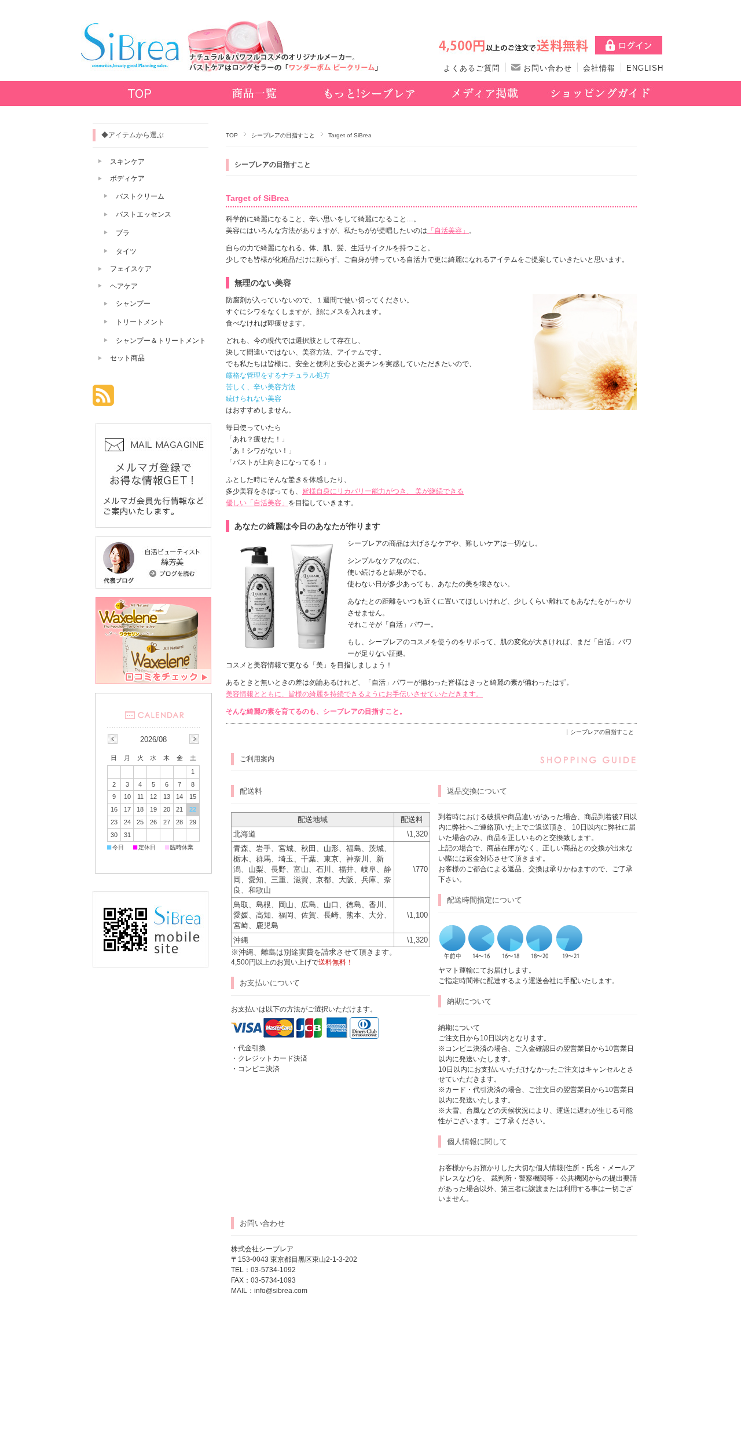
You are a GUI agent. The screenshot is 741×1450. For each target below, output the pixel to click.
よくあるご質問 (471, 68)
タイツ (126, 251)
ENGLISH (644, 68)
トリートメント (140, 322)
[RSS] (103, 400)
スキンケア (127, 162)
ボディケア (127, 178)
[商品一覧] (254, 95)
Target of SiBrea (257, 198)
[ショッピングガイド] (600, 95)
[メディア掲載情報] (484, 95)
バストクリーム (140, 196)
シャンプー (133, 304)
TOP (232, 135)
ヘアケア (124, 286)
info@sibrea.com (280, 1291)
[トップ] (139, 95)
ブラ (123, 233)
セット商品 (127, 358)
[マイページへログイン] (628, 48)
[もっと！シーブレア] (369, 95)
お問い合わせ (546, 68)
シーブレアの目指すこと (283, 135)
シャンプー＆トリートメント (161, 341)
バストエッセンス (143, 214)
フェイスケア (131, 269)
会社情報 (599, 68)
